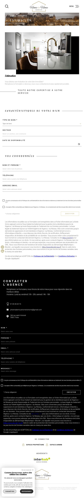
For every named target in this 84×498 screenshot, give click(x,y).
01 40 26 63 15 (15, 304)
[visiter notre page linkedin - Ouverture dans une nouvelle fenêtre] (2, 251)
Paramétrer (9, 491)
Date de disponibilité (14, 140)
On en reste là (26, 470)
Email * (4, 348)
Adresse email (10, 185)
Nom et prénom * (11, 165)
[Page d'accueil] (39, 6)
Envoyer (70, 213)
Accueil (13, 16)
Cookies (73, 489)
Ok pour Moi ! (27, 491)
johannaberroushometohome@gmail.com (26, 310)
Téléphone (8, 175)
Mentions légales (71, 487)
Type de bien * (10, 120)
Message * (6, 368)
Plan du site (61, 487)
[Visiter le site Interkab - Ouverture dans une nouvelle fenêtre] (42, 460)
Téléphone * (7, 358)
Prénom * (6, 338)
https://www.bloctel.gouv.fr (51, 247)
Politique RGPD (65, 489)
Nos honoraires (52, 487)
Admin (51, 489)
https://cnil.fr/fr (67, 238)
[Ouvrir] (7, 6)
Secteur (7, 130)
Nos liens (57, 489)
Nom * (4, 328)
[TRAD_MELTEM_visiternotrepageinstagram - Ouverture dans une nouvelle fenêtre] (2, 247)
